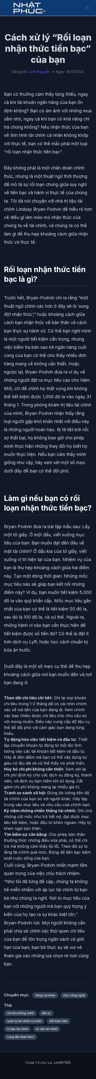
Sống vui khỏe (45, 995)
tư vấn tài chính (46, 1029)
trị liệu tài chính (17, 1029)
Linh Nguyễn (39, 72)
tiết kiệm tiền (58, 1021)
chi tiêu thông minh (20, 1013)
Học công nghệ (74, 995)
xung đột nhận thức (20, 1037)
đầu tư (46, 1013)
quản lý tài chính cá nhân (24, 1021)
